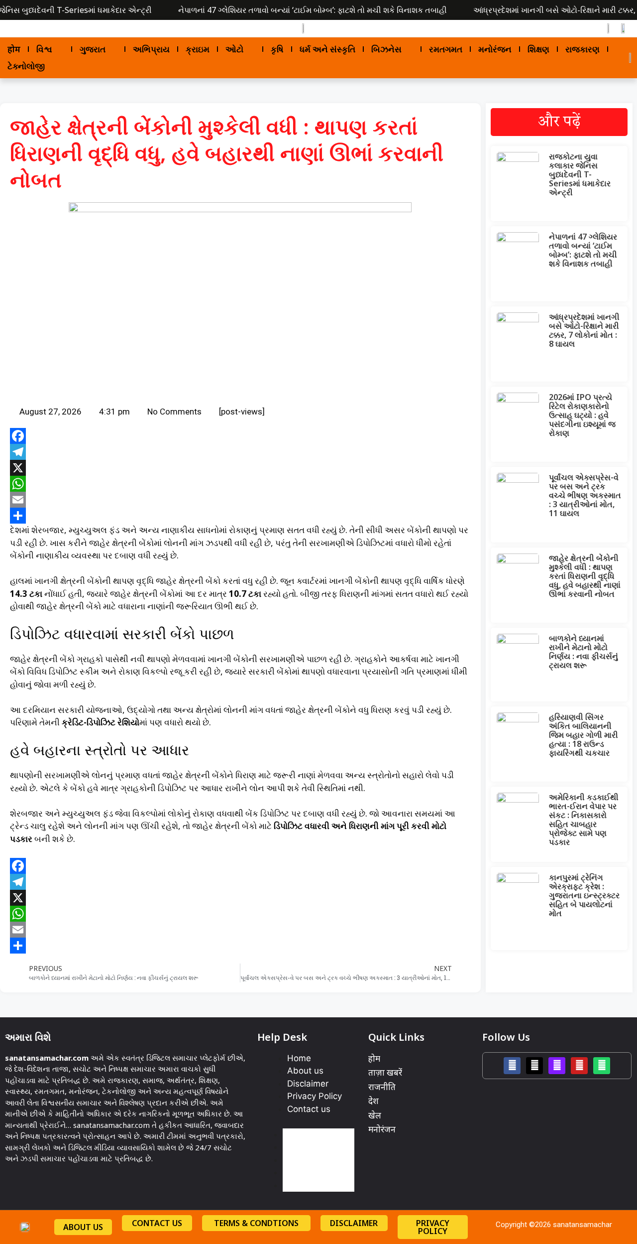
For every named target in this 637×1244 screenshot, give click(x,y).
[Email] (240, 500)
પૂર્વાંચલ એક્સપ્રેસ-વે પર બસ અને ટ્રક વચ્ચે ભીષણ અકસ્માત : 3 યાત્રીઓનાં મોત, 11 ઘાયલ (585, 495)
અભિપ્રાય (151, 49)
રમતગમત (445, 49)
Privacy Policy (314, 1096)
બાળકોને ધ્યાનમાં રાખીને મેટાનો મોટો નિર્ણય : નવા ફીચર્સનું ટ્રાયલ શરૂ (583, 652)
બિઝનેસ (386, 49)
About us (305, 1071)
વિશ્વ (44, 49)
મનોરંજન (495, 49)
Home (299, 1058)
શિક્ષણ (538, 49)
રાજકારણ (582, 49)
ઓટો (234, 49)
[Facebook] (240, 436)
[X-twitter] (534, 1065)
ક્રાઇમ (198, 49)
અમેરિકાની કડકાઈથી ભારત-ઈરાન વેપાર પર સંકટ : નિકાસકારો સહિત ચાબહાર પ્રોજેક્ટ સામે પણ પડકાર (584, 819)
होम (13, 49)
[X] (240, 468)
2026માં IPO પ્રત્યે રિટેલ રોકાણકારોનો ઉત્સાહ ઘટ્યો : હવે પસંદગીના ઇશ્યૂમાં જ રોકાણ (582, 415)
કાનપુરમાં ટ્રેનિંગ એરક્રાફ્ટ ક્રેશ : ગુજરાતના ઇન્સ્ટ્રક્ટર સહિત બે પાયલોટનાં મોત (584, 895)
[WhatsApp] (240, 484)
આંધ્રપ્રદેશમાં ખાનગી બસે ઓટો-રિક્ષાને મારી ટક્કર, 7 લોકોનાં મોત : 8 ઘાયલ (584, 330)
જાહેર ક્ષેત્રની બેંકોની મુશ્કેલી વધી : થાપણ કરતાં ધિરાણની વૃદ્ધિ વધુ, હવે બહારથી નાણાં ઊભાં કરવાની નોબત (585, 576)
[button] (12, 28)
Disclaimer (307, 1084)
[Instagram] (556, 1065)
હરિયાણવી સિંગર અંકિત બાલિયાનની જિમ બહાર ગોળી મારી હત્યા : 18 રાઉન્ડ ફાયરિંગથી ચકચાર (583, 734)
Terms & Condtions (256, 1223)
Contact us (308, 1109)
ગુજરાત (93, 49)
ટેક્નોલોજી (26, 66)
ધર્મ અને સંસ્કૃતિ (327, 49)
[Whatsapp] (601, 1065)
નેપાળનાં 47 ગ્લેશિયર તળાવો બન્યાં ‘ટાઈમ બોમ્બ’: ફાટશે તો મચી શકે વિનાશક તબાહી (312, 9)
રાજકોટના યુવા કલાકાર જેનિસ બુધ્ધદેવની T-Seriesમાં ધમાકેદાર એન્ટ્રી (580, 174)
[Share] (240, 516)
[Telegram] (240, 452)
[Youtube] (579, 1065)
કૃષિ (277, 49)
